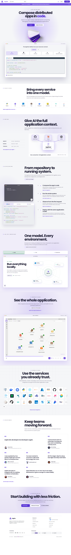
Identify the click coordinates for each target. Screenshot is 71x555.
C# (38, 49)
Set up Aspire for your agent (8, 149)
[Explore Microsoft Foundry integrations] (47, 402)
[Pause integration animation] (4, 407)
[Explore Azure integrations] (34, 389)
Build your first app (35, 505)
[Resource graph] (51, 358)
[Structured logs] (57, 358)
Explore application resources (9, 109)
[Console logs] (55, 358)
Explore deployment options (48, 216)
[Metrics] (62, 358)
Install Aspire (25, 505)
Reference (34, 519)
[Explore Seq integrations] (53, 402)
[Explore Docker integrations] (3, 389)
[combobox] (46, 533)
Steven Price (10, 447)
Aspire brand (35, 525)
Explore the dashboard (47, 206)
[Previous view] (49, 358)
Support (50, 526)
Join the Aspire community (9, 481)
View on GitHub (46, 505)
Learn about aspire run (47, 198)
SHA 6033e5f (11, 536)
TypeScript (34, 49)
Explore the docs (39, 24)
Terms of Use (51, 523)
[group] (35, 339)
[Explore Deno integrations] (4, 402)
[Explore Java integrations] (16, 402)
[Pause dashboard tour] (6, 358)
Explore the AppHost (46, 190)
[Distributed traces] (58, 358)
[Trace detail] (60, 358)
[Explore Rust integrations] (22, 402)
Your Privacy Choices (54, 519)
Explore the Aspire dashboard (35, 310)
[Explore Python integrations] (16, 389)
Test (35, 252)
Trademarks (51, 525)
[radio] (33, 533)
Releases (34, 523)
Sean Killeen (10, 476)
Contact (34, 526)
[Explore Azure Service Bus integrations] (41, 402)
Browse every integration (35, 409)
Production (57, 252)
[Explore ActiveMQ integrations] (59, 389)
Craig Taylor (53, 461)
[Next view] (65, 358)
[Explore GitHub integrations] (46, 389)
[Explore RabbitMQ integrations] (28, 389)
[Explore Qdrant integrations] (6, 396)
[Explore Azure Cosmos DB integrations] (35, 402)
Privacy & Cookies (52, 521)
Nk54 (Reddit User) (32, 462)
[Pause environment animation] (5, 286)
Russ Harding (53, 447)
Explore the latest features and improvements (40, 4)
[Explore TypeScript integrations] (29, 402)
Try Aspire (67, 1)
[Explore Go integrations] (10, 402)
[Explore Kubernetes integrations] (9, 389)
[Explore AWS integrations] (40, 389)
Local (14, 252)
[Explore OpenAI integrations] (53, 389)
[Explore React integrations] (22, 389)
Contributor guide (35, 521)
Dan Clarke (31, 476)
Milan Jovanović (11, 461)
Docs (61, 1)
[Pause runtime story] (32, 200)
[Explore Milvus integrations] (13, 396)
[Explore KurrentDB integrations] (60, 402)
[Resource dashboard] (53, 358)
